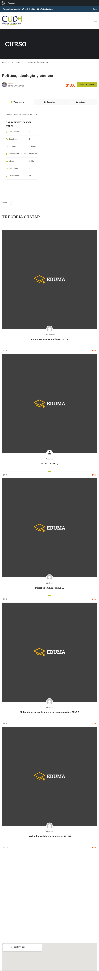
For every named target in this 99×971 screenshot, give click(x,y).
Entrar (95, 9)
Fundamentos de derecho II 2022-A (49, 339)
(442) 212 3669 (30, 9)
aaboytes (49, 459)
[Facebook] (11, 203)
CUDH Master (49, 335)
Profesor (11, 84)
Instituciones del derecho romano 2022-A (49, 836)
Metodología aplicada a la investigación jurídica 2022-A (49, 712)
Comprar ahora (87, 85)
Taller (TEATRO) (49, 463)
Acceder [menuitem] (11, 3)
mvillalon (49, 583)
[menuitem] (3, 3)
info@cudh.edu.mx (46, 9)
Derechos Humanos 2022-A (49, 587)
